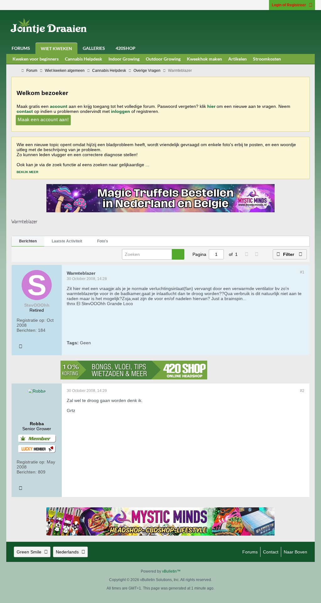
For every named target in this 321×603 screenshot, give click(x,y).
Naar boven (295, 551)
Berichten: (27, 330)
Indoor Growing (123, 58)
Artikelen (237, 58)
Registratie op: (31, 320)
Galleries (94, 48)
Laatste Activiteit (67, 241)
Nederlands (67, 551)
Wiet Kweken (56, 48)
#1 (302, 272)
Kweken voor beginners (36, 58)
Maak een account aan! (43, 119)
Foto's (102, 241)
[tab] (28, 241)
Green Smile (29, 551)
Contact (270, 551)
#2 (302, 391)
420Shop (125, 48)
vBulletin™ (171, 571)
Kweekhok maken (204, 58)
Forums (21, 48)
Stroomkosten (267, 58)
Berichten (28, 241)
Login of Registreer (289, 5)
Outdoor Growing (163, 58)
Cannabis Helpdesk (83, 58)
